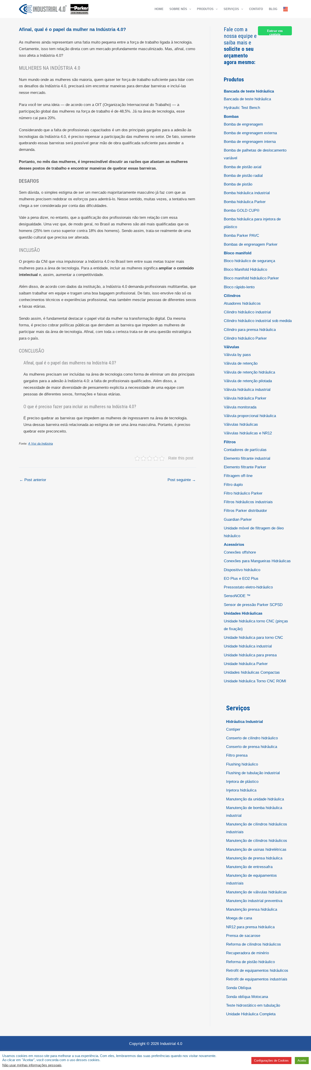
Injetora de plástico (242, 781)
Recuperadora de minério (247, 953)
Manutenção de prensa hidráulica (254, 858)
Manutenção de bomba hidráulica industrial (254, 812)
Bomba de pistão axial (242, 167)
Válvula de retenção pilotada (248, 381)
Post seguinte (182, 480)
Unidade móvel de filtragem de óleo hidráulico (254, 532)
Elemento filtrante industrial (247, 458)
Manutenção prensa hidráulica (251, 909)
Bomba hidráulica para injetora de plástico (252, 223)
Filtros (230, 442)
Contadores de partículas (245, 450)
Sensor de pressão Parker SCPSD (253, 605)
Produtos (205, 9)
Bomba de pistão (238, 184)
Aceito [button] (302, 1060)
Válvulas (231, 347)
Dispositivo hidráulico (242, 570)
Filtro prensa (236, 755)
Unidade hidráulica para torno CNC (253, 637)
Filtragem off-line (238, 476)
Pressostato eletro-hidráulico (248, 587)
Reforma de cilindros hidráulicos (253, 944)
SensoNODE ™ (237, 596)
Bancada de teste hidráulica (249, 91)
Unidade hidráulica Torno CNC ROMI (255, 681)
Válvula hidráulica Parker (245, 398)
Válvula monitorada (240, 407)
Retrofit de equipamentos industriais (256, 979)
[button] (189, 9)
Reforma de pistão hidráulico (250, 962)
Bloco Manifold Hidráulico (245, 269)
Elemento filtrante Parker (245, 467)
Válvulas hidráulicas (241, 424)
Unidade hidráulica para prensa (250, 655)
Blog (273, 9)
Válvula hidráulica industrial (247, 389)
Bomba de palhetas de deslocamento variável (255, 154)
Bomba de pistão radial (243, 175)
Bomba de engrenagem (243, 124)
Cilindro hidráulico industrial (247, 312)
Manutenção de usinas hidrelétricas (256, 849)
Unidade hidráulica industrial (248, 646)
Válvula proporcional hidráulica (250, 416)
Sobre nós (178, 9)
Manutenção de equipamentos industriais (251, 879)
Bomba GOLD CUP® (242, 210)
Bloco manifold (237, 253)
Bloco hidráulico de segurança (249, 261)
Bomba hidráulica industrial (247, 193)
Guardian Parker (238, 519)
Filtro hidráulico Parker (243, 493)
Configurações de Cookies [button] (271, 1060)
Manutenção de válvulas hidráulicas (256, 892)
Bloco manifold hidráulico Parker (251, 278)
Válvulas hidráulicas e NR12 (248, 433)
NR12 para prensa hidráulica (250, 927)
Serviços (231, 9)
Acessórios (234, 544)
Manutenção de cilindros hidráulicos (256, 840)
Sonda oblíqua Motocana (247, 997)
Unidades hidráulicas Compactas (252, 672)
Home (159, 9)
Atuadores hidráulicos (242, 303)
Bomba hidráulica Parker (245, 202)
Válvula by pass (237, 355)
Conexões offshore (240, 552)
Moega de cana (239, 918)
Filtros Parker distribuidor (245, 510)
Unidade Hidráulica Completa (250, 1014)
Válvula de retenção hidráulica (249, 372)
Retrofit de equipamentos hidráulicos (257, 970)
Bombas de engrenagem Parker (251, 244)
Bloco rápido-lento (239, 287)
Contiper (233, 729)
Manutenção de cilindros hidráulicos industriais (256, 828)
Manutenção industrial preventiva (254, 901)
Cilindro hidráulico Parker (245, 338)
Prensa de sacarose (243, 935)
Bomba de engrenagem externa (250, 133)
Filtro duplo (233, 484)
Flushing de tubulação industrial (253, 773)
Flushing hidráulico (242, 764)
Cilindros (232, 296)
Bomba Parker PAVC (241, 235)
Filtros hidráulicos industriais (248, 502)
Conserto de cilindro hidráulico (252, 738)
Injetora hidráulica (241, 790)
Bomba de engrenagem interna (250, 141)
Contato (256, 9)
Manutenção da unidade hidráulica (255, 799)
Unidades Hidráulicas (243, 613)
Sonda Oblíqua (238, 988)
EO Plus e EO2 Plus (241, 578)
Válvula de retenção (240, 363)
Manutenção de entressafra (249, 867)
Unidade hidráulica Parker (246, 664)
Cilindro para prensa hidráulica (250, 329)
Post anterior (32, 480)
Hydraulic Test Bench (242, 108)
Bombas (231, 116)
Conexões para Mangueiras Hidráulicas (257, 561)
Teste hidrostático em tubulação (253, 1005)
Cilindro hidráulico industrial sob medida (258, 321)
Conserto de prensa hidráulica (251, 747)
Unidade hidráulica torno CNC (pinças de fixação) (256, 625)
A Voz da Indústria (40, 443)
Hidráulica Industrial (244, 721)
